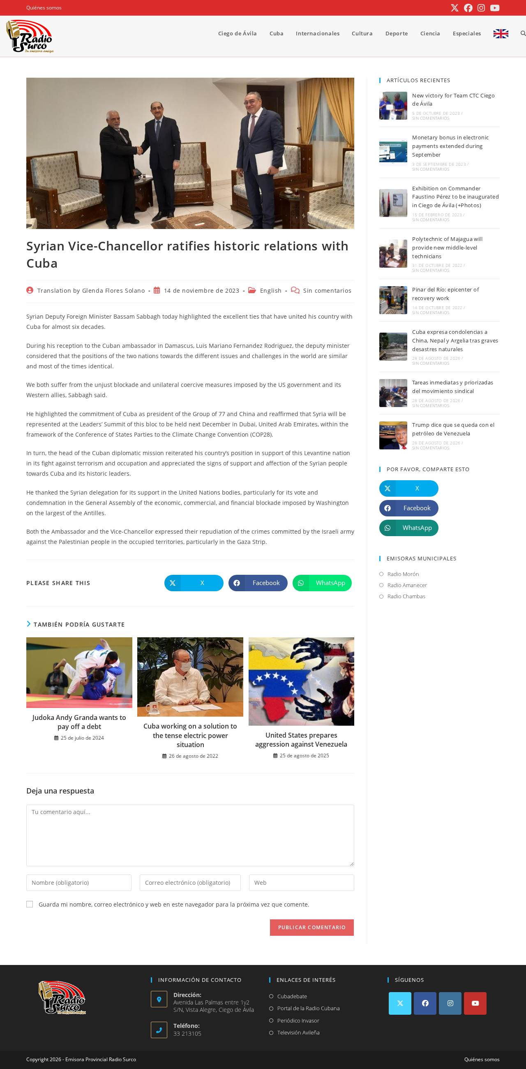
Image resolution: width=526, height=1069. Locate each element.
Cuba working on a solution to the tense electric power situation (190, 735)
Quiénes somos (44, 7)
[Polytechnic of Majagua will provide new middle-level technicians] (393, 254)
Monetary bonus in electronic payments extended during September (450, 146)
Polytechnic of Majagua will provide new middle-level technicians (447, 247)
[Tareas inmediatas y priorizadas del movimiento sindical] (393, 393)
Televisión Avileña (298, 1032)
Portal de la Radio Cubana (308, 1008)
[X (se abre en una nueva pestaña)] (454, 8)
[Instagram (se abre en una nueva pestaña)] (481, 8)
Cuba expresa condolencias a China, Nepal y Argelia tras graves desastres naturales (455, 340)
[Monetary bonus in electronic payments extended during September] (393, 152)
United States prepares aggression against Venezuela (301, 740)
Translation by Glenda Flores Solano (91, 290)
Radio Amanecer (407, 585)
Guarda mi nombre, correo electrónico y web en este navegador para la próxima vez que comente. (174, 904)
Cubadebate (292, 996)
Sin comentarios (327, 290)
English (271, 290)
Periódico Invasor (298, 1020)
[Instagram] (450, 1003)
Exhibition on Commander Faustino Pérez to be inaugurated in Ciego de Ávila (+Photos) (455, 197)
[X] (400, 1003)
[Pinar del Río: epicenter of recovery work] (393, 300)
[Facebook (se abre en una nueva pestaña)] (468, 8)
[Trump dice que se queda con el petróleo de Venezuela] (393, 435)
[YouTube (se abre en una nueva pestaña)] (493, 8)
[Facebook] (425, 1003)
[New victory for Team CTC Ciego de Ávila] (393, 106)
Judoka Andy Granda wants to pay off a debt (79, 722)
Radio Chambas (406, 596)
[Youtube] (475, 1003)
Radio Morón (403, 574)
